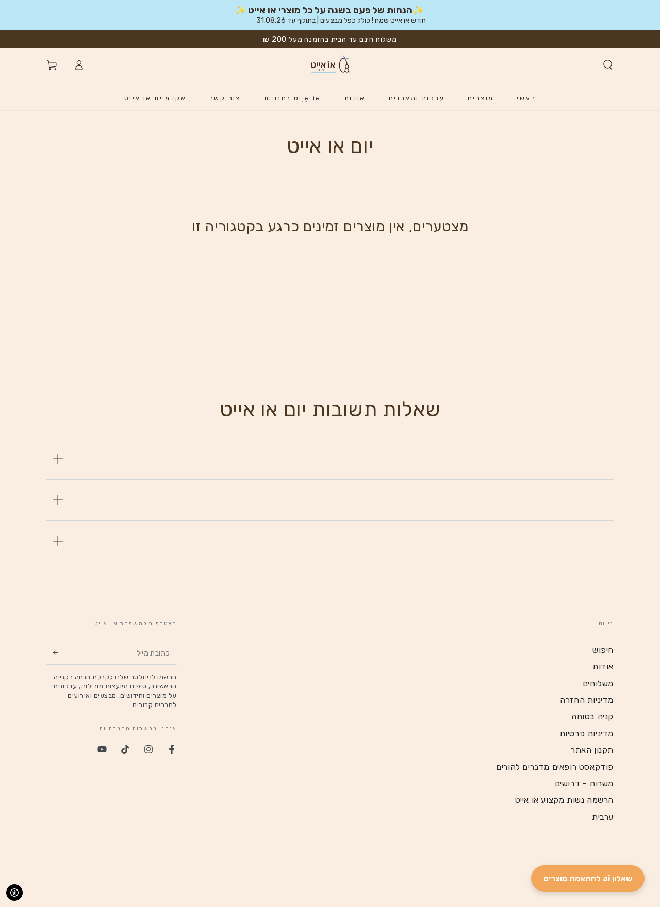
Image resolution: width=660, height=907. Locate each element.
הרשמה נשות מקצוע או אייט (564, 800)
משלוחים (598, 683)
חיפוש (603, 650)
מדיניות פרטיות (586, 733)
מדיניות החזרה (587, 700)
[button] (608, 65)
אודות (603, 666)
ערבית (603, 817)
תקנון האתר (592, 750)
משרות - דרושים (584, 783)
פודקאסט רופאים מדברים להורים (555, 767)
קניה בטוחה (592, 716)
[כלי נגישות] (14, 892)
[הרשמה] (52, 653)
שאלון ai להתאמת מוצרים (587, 878)
